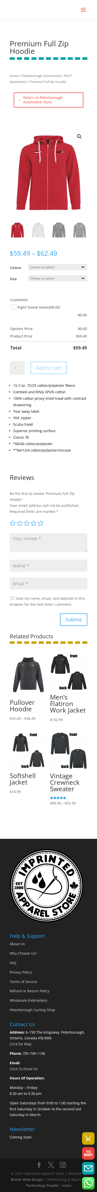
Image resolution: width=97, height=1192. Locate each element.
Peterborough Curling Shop (32, 1009)
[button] (79, 136)
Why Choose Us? (23, 953)
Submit (73, 619)
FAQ (13, 962)
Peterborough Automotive (41, 75)
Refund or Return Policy (29, 991)
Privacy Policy (21, 972)
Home (14, 75)
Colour (15, 267)
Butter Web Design (27, 1179)
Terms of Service (23, 981)
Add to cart (48, 367)
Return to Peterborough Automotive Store (40, 100)
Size (13, 278)
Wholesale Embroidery (28, 1000)
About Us (17, 943)
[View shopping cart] (88, 1138)
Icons (66, 1185)
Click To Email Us (24, 1068)
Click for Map (21, 1044)
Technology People (42, 1185)
